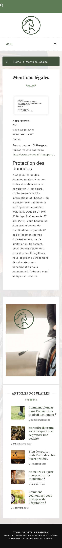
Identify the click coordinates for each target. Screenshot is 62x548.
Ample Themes (43, 538)
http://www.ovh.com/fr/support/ (33, 154)
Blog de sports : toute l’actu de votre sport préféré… (42, 455)
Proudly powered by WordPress (26, 535)
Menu (10, 44)
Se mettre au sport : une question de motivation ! (41, 475)
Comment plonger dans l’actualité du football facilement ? (42, 411)
